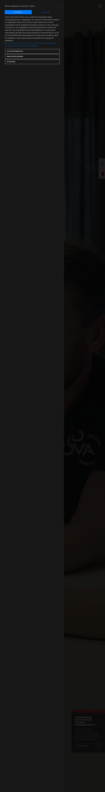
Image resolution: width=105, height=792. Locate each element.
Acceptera (11, 61)
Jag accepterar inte (15, 51)
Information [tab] (18, 12)
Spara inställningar (15, 56)
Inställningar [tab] (45, 12)
